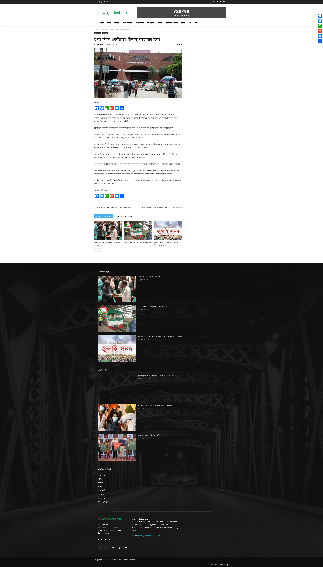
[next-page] (99, 250)
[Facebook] (213, 1)
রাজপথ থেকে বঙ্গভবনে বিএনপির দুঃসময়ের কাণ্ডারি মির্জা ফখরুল (155, 277)
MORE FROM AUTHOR (123, 216)
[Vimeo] (223, 1)
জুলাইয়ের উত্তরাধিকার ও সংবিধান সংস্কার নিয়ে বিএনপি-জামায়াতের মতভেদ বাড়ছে (161, 336)
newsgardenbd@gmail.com (149, 535)
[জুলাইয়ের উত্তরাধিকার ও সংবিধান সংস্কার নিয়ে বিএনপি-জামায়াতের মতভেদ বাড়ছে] (168, 230)
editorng (99, 44)
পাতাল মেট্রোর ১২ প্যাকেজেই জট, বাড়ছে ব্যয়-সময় (138, 242)
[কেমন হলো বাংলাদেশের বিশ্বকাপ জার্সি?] (117, 447)
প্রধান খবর (104, 33)
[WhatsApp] (319, 25)
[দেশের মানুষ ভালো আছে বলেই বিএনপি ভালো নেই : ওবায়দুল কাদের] (117, 387)
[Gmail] (319, 30)
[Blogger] (100, 547)
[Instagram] (217, 1)
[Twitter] (220, 1)
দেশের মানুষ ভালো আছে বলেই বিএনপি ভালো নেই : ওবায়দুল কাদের (162, 207)
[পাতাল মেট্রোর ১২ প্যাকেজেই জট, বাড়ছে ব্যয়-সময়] (138, 230)
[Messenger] (319, 35)
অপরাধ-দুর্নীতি (104, 30)
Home (96, 30)
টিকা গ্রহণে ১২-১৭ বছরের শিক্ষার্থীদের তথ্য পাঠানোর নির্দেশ (155, 405)
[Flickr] (113, 547)
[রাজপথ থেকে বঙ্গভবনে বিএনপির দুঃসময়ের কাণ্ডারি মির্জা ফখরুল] (108, 230)
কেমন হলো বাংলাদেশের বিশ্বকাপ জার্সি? (149, 435)
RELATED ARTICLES (103, 216)
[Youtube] (227, 1)
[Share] (319, 40)
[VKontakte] (125, 547)
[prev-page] (95, 250)
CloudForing (223, 565)
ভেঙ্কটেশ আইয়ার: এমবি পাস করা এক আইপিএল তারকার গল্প (112, 207)
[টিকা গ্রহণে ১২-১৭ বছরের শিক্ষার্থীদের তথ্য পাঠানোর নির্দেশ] (117, 417)
